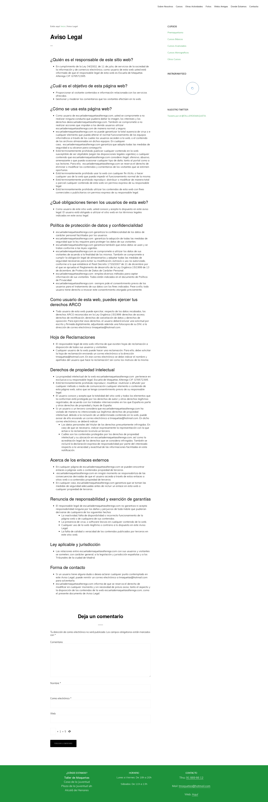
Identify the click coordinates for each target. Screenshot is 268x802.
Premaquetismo (175, 32)
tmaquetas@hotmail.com (194, 786)
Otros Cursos (174, 59)
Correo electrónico (60, 698)
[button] (261, 4)
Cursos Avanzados (177, 45)
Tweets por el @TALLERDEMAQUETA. (187, 115)
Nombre (55, 683)
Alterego (15, 5)
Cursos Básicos (175, 39)
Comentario (56, 642)
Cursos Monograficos (178, 52)
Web (53, 713)
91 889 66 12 (194, 777)
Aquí (195, 794)
